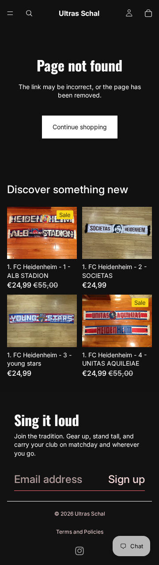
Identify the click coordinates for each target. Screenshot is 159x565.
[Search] (29, 13)
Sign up (126, 479)
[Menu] (10, 13)
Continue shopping (80, 127)
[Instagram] (79, 551)
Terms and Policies (79, 531)
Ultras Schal (90, 513)
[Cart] (148, 13)
